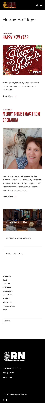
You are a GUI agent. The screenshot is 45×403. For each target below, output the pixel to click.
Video (5, 310)
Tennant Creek (9, 306)
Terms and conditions (11, 368)
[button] (41, 5)
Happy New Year (15, 37)
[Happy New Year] (22, 79)
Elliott (5, 280)
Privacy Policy (8, 373)
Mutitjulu (6, 298)
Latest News (8, 33)
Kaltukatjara (7, 291)
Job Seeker (7, 287)
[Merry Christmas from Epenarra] (22, 173)
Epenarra (6, 284)
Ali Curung (7, 276)
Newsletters (7, 302)
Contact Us (7, 377)
